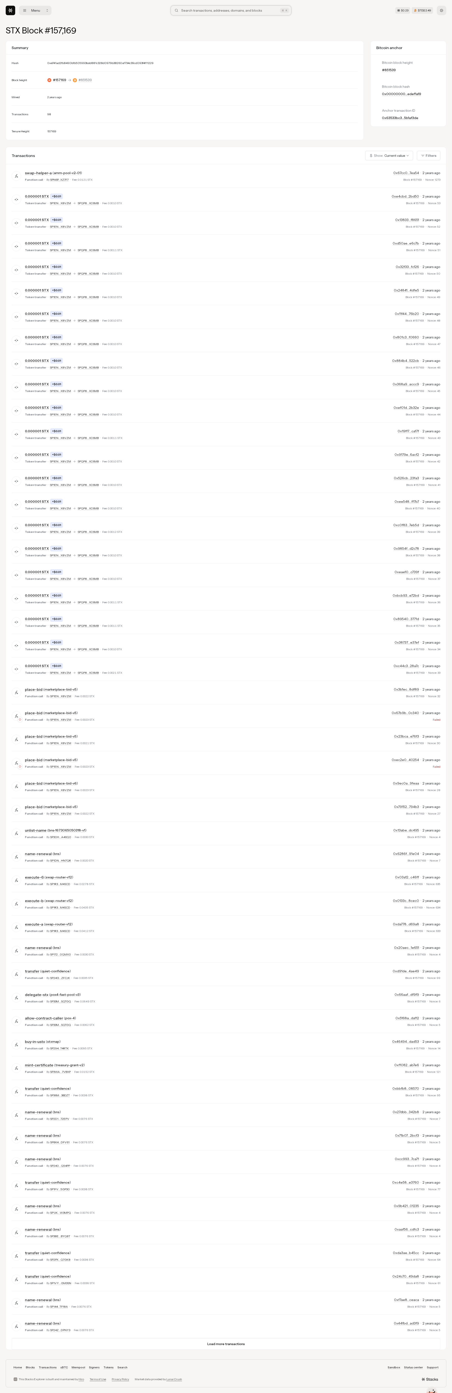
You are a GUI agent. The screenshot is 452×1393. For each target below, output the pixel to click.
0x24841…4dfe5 (406, 290)
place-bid (33, 689)
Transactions (48, 1367)
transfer (32, 971)
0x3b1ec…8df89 (406, 689)
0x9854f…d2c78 (406, 548)
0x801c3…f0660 (406, 337)
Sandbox (394, 1367)
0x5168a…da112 (407, 1018)
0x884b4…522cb (405, 361)
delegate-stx (36, 994)
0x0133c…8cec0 (406, 901)
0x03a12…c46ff (407, 877)
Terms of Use (98, 1379)
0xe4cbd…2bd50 (405, 196)
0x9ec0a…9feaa (406, 783)
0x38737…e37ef (407, 642)
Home (18, 1367)
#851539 (85, 80)
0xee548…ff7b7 (407, 501)
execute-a (34, 924)
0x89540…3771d (406, 619)
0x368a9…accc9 (406, 384)
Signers (94, 1367)
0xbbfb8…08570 (405, 1088)
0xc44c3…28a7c (406, 666)
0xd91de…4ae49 (406, 971)
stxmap (53, 1041)
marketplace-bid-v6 (61, 783)
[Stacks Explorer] (10, 10)
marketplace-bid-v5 (60, 689)
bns (57, 854)
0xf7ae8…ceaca (406, 1300)
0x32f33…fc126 (407, 267)
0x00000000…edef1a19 (401, 94)
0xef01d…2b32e (406, 408)
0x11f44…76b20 (407, 314)
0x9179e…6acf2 (407, 454)
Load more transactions (226, 1344)
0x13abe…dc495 (406, 830)
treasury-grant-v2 (70, 1065)
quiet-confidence (56, 971)
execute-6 (34, 877)
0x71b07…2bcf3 (407, 1135)
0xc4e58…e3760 (405, 1182)
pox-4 (70, 1018)
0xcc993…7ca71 (407, 1159)
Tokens (108, 1367)
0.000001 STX (37, 196)
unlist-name (36, 830)
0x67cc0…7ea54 (406, 173)
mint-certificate (39, 1065)
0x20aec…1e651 (406, 948)
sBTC (64, 1367)
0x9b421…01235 (406, 1206)
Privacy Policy (120, 1379)
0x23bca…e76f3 (406, 736)
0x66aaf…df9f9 (407, 994)
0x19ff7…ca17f (408, 431)
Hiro (81, 1379)
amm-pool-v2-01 (67, 173)
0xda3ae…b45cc (406, 1253)
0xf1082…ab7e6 (406, 1065)
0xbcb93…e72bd (406, 595)
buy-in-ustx (35, 1041)
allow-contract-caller (44, 1018)
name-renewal (38, 853)
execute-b (34, 900)
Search (122, 1367)
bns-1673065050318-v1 (67, 830)
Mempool (78, 1367)
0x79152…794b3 (406, 807)
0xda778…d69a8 (406, 924)
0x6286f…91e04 (406, 854)
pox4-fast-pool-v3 (65, 994)
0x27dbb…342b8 (406, 1112)
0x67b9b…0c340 (405, 713)
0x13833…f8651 (407, 220)
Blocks (30, 1367)
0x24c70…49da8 (405, 1276)
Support (432, 1367)
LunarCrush (174, 1379)
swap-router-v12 (59, 877)
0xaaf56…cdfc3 (407, 1229)
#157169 (59, 80)
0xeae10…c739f (407, 572)
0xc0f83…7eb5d (406, 525)
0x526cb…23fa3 (406, 478)
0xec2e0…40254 (405, 760)
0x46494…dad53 (405, 1041)
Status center (413, 1367)
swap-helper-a (38, 173)
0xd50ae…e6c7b (406, 243)
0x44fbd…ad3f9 (406, 1323)
